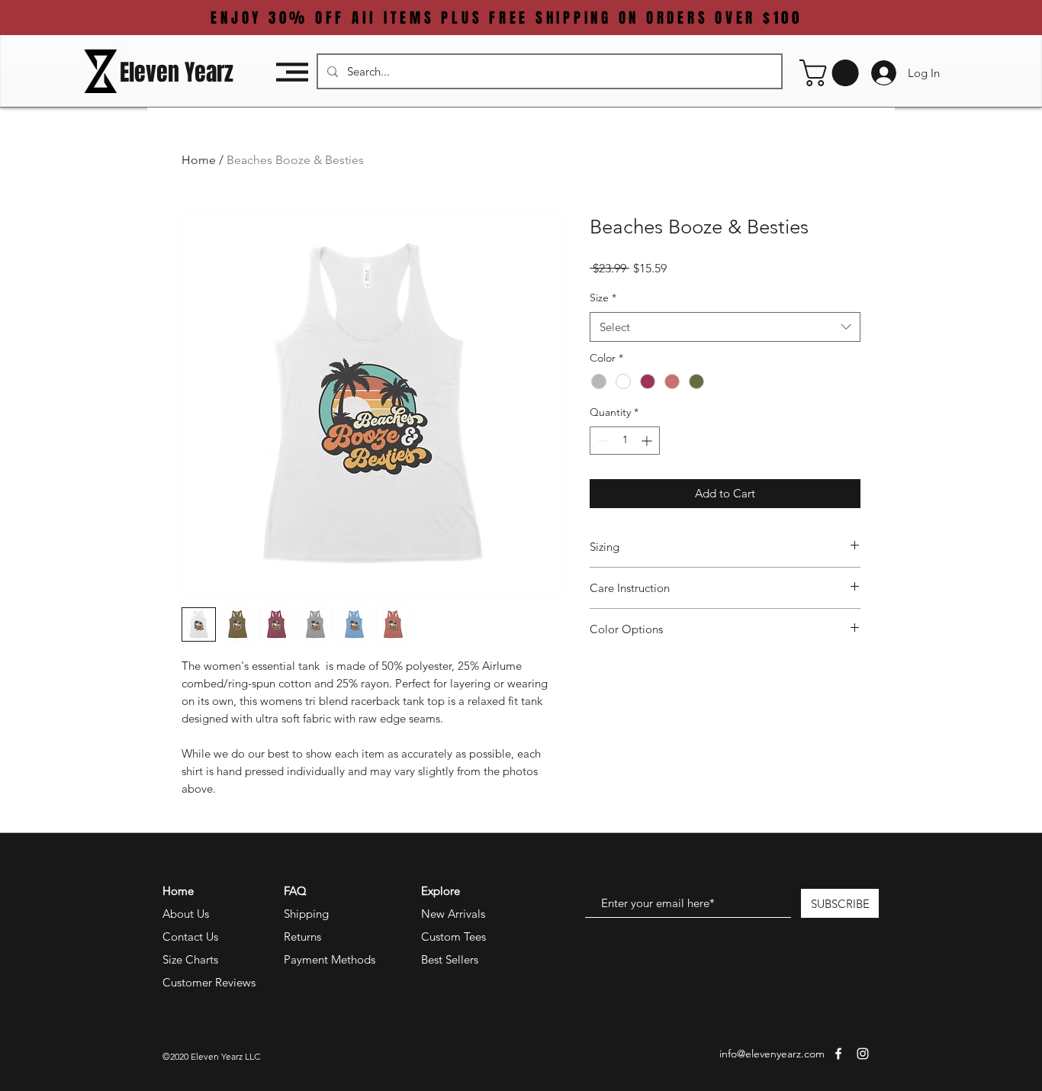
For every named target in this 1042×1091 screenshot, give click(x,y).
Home (199, 160)
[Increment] (648, 440)
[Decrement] (601, 440)
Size (603, 297)
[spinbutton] (624, 440)
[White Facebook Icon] (838, 1053)
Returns (302, 936)
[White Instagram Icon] (862, 1053)
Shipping (306, 913)
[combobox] (725, 327)
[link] (832, 73)
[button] (292, 72)
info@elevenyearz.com (772, 1053)
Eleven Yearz (176, 72)
